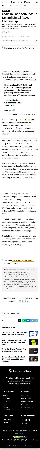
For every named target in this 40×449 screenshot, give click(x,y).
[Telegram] (29, 420)
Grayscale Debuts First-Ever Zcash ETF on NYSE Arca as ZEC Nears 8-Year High (13, 359)
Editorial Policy (27, 401)
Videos (5, 407)
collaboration (29, 119)
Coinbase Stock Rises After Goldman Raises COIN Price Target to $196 (14, 333)
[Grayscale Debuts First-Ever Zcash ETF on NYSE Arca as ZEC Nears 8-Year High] (33, 358)
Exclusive (6, 398)
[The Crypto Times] (20, 2)
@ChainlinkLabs (10, 87)
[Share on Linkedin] (28, 320)
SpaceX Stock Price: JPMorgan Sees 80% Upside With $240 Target (14, 350)
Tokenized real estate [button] (13, 103)
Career (5, 422)
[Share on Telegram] (32, 320)
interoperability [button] (15, 172)
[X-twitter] (22, 420)
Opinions (6, 401)
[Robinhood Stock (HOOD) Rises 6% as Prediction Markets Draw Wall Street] (33, 342)
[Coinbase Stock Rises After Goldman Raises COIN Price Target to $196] (33, 334)
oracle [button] (23, 71)
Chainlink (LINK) (14, 313)
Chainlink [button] (5, 74)
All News (6, 395)
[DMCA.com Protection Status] (20, 436)
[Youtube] (22, 423)
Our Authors (26, 398)
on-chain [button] (32, 80)
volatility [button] (20, 282)
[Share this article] (36, 41)
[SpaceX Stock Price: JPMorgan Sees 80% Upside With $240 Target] (33, 351)
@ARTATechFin (23, 85)
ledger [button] (28, 230)
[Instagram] (26, 423)
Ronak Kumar (6, 33)
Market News (6, 10)
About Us (25, 395)
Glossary (6, 410)
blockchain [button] (16, 71)
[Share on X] (19, 320)
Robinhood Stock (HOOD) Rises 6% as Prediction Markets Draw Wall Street (14, 342)
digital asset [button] (26, 87)
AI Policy (24, 404)
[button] (3, 2)
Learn (5, 404)
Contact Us (7, 420)
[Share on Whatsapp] (24, 320)
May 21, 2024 (29, 114)
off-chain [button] (18, 128)
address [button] (11, 122)
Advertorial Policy (28, 407)
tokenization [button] (27, 146)
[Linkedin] (26, 420)
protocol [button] (25, 172)
